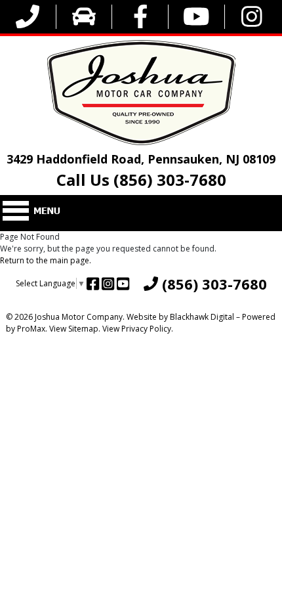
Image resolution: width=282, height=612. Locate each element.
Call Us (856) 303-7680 (141, 179)
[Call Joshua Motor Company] (27, 17)
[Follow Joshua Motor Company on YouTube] (196, 17)
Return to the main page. (45, 260)
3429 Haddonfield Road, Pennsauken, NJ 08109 (141, 159)
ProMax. (32, 328)
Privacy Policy (146, 328)
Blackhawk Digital (202, 316)
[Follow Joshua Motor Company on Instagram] (251, 17)
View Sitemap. (74, 328)
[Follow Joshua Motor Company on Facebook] (140, 17)
